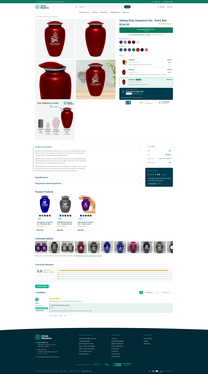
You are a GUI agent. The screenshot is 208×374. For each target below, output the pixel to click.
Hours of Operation (117, 346)
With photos (149, 292)
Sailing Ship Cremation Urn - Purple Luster (129, 49)
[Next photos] (172, 247)
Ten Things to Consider (86, 344)
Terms (64, 371)
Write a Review (42, 286)
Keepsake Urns (115, 12)
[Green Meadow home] (42, 7)
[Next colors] (52, 215)
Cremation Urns (84, 12)
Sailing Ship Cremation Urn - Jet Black (142, 49)
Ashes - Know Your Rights (87, 346)
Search (127, 7)
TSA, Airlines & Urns (85, 351)
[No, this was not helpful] (65, 316)
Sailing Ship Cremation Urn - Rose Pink (146, 49)
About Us (114, 338)
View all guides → (84, 354)
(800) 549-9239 (42, 350)
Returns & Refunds (117, 344)
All (141, 292)
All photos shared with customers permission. (88, 256)
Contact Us (114, 351)
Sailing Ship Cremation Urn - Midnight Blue (121, 49)
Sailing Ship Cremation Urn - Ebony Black (133, 42)
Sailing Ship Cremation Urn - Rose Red (129, 42)
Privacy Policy (115, 356)
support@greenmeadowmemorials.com (48, 357)
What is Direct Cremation (86, 349)
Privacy (60, 371)
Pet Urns (95, 12)
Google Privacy (85, 371)
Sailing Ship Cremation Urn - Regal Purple (125, 42)
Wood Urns (104, 12)
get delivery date (137, 93)
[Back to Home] (36, 16)
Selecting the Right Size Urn (87, 338)
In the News (115, 349)
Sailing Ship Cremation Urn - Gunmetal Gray (125, 49)
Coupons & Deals (84, 341)
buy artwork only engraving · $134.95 (140, 34)
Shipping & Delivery (117, 341)
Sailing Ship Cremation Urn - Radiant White (138, 42)
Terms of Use (115, 354)
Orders (146, 341)
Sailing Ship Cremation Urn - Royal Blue (121, 42)
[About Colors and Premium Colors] (131, 39)
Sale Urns (126, 12)
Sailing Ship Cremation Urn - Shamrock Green (133, 49)
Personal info (148, 338)
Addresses (147, 344)
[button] (40, 216)
